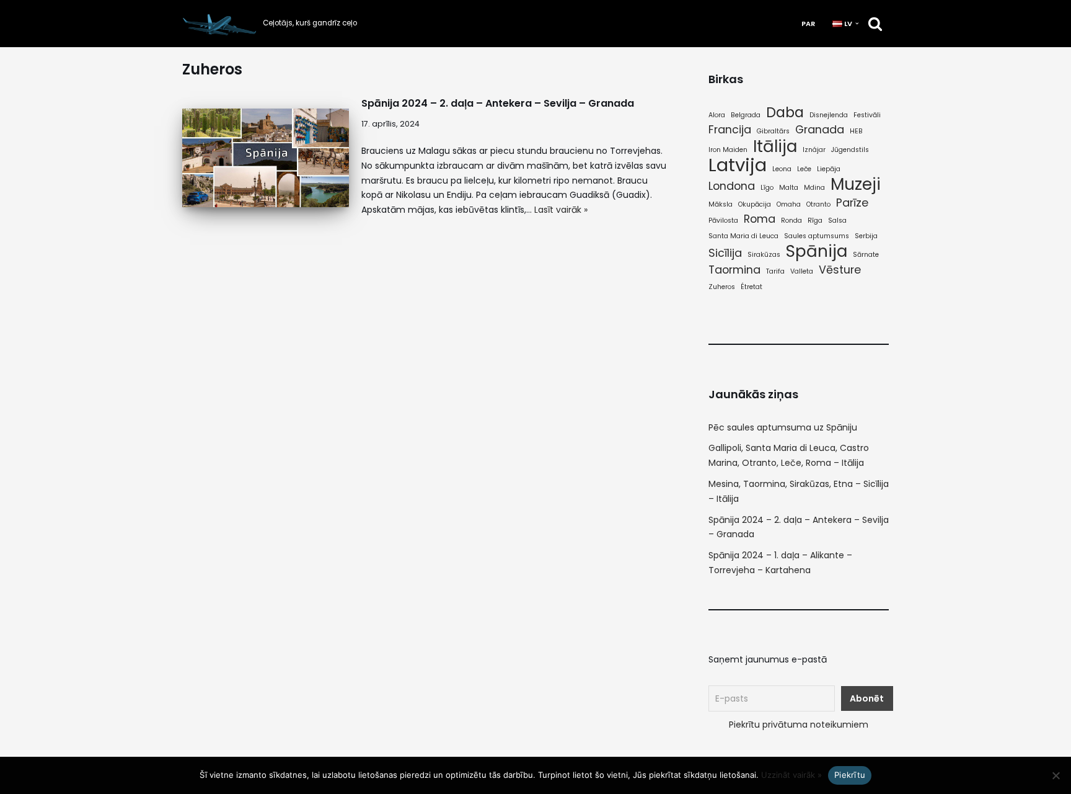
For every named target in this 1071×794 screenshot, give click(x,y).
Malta (788, 187)
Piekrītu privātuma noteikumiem (798, 724)
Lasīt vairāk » (561, 209)
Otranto (818, 204)
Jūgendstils (850, 149)
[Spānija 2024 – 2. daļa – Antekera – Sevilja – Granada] (265, 158)
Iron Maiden (727, 149)
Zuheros (721, 287)
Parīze (852, 202)
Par (808, 24)
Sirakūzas (763, 254)
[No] (1055, 775)
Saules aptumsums (816, 236)
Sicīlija (725, 253)
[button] (857, 23)
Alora (716, 115)
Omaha (789, 204)
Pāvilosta (723, 220)
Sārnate (866, 254)
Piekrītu (849, 775)
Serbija (866, 236)
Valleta (801, 271)
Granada (819, 129)
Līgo (767, 187)
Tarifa (775, 271)
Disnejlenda (828, 115)
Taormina (734, 269)
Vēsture (840, 269)
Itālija (775, 146)
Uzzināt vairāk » (791, 775)
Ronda (791, 220)
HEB (856, 131)
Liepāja (828, 169)
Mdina (814, 187)
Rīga (815, 220)
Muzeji (856, 184)
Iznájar (814, 149)
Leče (804, 169)
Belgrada (745, 115)
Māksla (720, 204)
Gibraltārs (773, 131)
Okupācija (754, 204)
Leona (781, 169)
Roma (759, 219)
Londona (731, 186)
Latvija (737, 165)
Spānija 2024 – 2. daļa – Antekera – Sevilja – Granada (497, 103)
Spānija (816, 251)
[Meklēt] (875, 23)
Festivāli (867, 115)
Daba (785, 112)
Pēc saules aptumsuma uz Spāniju (782, 427)
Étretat (751, 287)
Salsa (837, 220)
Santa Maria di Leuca (743, 236)
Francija (729, 129)
